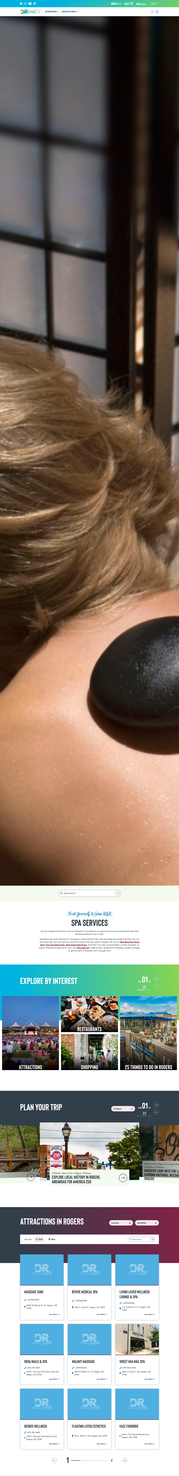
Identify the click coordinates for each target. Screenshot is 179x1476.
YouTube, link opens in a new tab (29, 4)
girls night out (83, 948)
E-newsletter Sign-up (69, 12)
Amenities (141, 1223)
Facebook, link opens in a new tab (21, 4)
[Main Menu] (157, 12)
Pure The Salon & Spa (55, 945)
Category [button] (117, 1109)
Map (53, 1239)
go (123, 1178)
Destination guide (51, 12)
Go (117, 893)
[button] (156, 978)
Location (115, 1223)
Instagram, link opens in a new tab (25, 4)
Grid (40, 1239)
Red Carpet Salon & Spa (76, 945)
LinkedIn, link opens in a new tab (35, 4)
